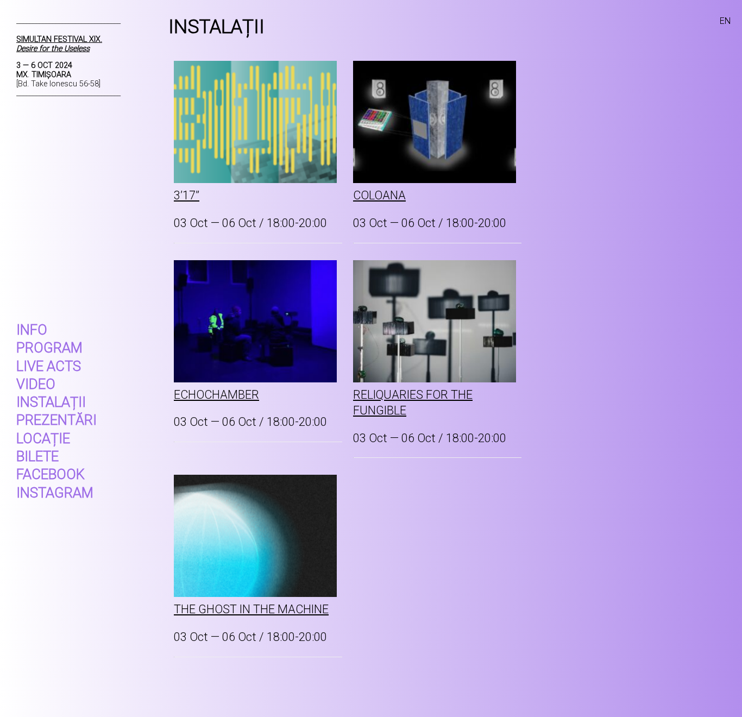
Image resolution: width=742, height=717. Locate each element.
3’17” (186, 195)
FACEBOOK (50, 474)
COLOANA (379, 195)
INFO (31, 330)
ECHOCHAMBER (216, 394)
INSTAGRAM (54, 493)
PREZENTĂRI (56, 420)
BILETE (37, 456)
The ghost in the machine (251, 609)
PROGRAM (49, 347)
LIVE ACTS (48, 366)
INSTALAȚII (51, 402)
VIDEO (35, 384)
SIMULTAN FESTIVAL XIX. (59, 44)
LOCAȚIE (43, 438)
